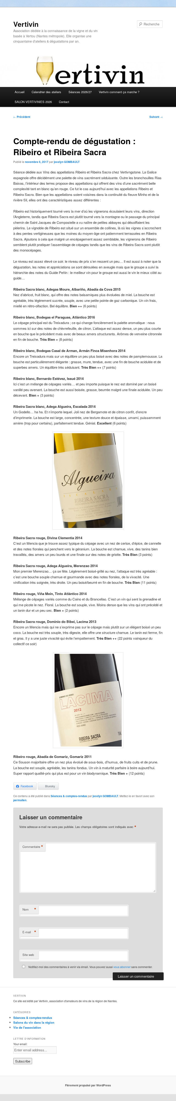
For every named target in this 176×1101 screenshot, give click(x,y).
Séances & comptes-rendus (69, 796)
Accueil (20, 92)
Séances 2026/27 (80, 92)
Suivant (156, 117)
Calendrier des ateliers (46, 92)
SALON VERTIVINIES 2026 (33, 102)
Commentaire (32, 846)
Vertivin (25, 24)
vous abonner (122, 967)
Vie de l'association (27, 1027)
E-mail (29, 932)
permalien (19, 800)
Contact (64, 102)
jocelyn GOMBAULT (67, 162)
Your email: (20, 1044)
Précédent (21, 117)
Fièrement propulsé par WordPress (88, 1085)
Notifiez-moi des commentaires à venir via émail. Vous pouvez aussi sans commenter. (90, 967)
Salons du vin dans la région (33, 1022)
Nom (29, 909)
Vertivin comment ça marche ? (119, 92)
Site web (28, 954)
